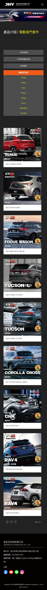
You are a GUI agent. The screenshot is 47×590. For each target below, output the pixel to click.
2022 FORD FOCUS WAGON (15, 251)
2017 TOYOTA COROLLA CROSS (16, 382)
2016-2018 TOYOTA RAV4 (14, 469)
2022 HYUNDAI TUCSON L (14, 295)
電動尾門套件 (29, 32)
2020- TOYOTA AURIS (13, 208)
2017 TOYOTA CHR (12, 426)
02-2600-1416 (17, 555)
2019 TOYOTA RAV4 (12, 513)
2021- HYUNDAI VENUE (13, 164)
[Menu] (42, 4)
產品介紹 (10, 32)
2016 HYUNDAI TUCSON (14, 338)
